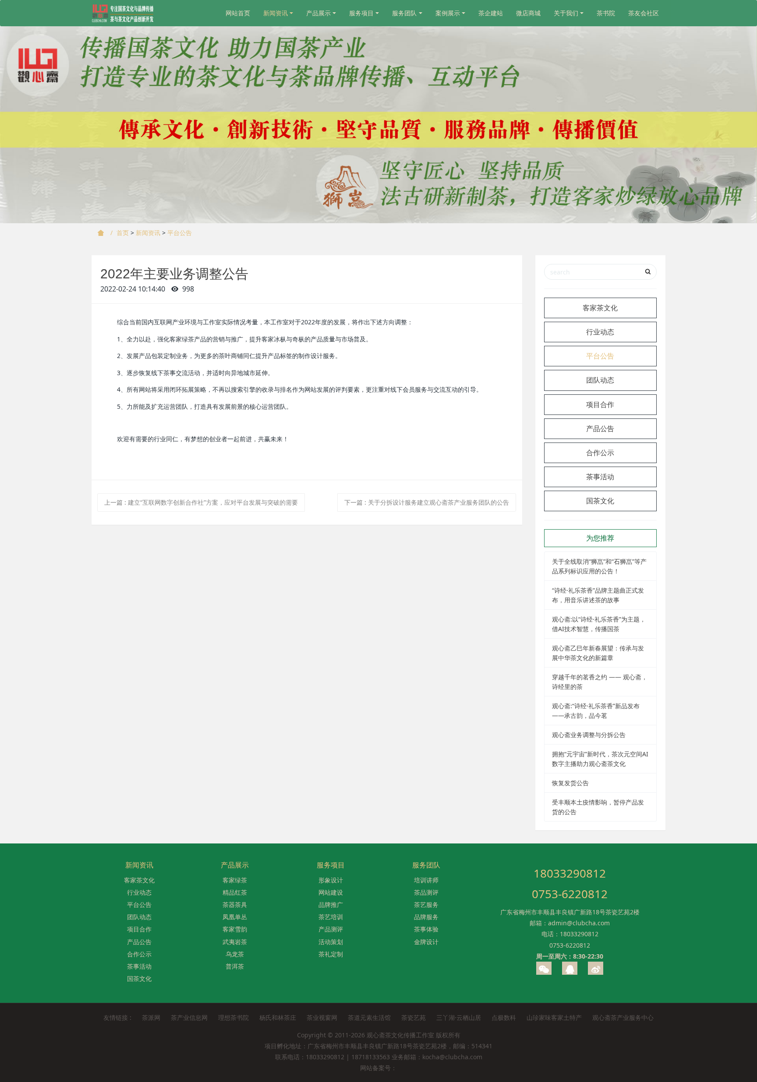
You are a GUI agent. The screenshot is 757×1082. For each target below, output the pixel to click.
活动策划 (330, 942)
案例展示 (447, 13)
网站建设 (330, 892)
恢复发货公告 (570, 783)
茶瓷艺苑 (413, 1017)
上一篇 (201, 502)
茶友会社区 (643, 13)
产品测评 (330, 929)
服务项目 (361, 13)
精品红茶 (235, 892)
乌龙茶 (235, 954)
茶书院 (606, 13)
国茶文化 (600, 501)
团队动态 (600, 380)
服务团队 (404, 13)
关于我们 (566, 13)
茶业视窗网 (322, 1017)
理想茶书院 (233, 1017)
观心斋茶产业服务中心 (623, 1017)
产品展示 (318, 13)
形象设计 (330, 880)
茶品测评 (426, 892)
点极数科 (504, 1017)
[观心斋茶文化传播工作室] (123, 13)
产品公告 (600, 428)
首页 (123, 232)
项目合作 (600, 404)
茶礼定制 (330, 954)
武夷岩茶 (235, 942)
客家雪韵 (235, 929)
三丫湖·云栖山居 (458, 1017)
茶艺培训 (330, 917)
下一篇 (426, 502)
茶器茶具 (235, 904)
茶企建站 (490, 13)
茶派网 (151, 1017)
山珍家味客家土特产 (554, 1017)
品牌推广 (330, 904)
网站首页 (238, 13)
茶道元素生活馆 (369, 1017)
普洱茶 (235, 966)
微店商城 (528, 13)
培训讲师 (426, 880)
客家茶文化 (600, 308)
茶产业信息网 (189, 1017)
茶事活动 (600, 476)
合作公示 (600, 452)
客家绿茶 (235, 880)
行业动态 (600, 332)
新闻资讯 (275, 13)
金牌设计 (426, 942)
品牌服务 (426, 917)
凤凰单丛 (235, 917)
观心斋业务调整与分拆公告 (589, 735)
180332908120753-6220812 (570, 883)
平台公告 (179, 232)
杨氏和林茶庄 (277, 1017)
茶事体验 (426, 929)
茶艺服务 (426, 904)
